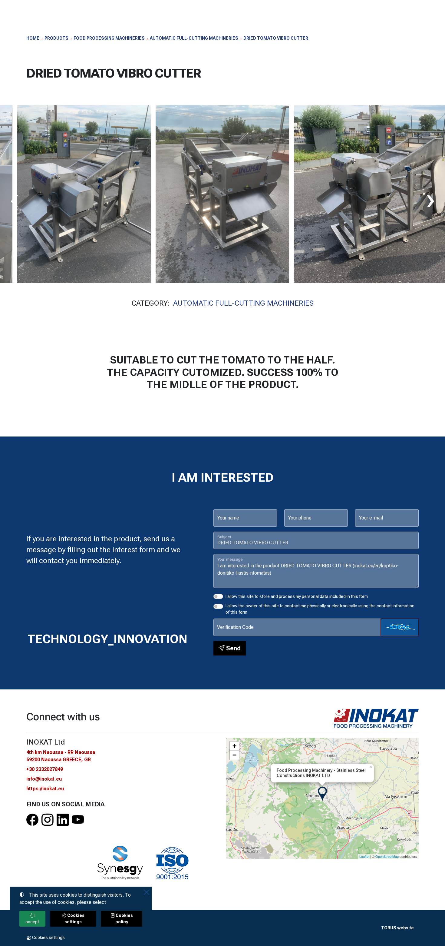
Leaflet (364, 856)
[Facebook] (32, 820)
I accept (32, 918)
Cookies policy (124, 918)
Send (233, 648)
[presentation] (14, 199)
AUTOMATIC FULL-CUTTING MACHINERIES (243, 303)
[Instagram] (47, 820)
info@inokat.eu (44, 779)
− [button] (234, 755)
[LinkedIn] (63, 820)
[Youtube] (78, 820)
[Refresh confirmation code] (400, 627)
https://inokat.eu (45, 789)
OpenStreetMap (387, 856)
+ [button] (234, 746)
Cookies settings (48, 937)
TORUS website (397, 927)
